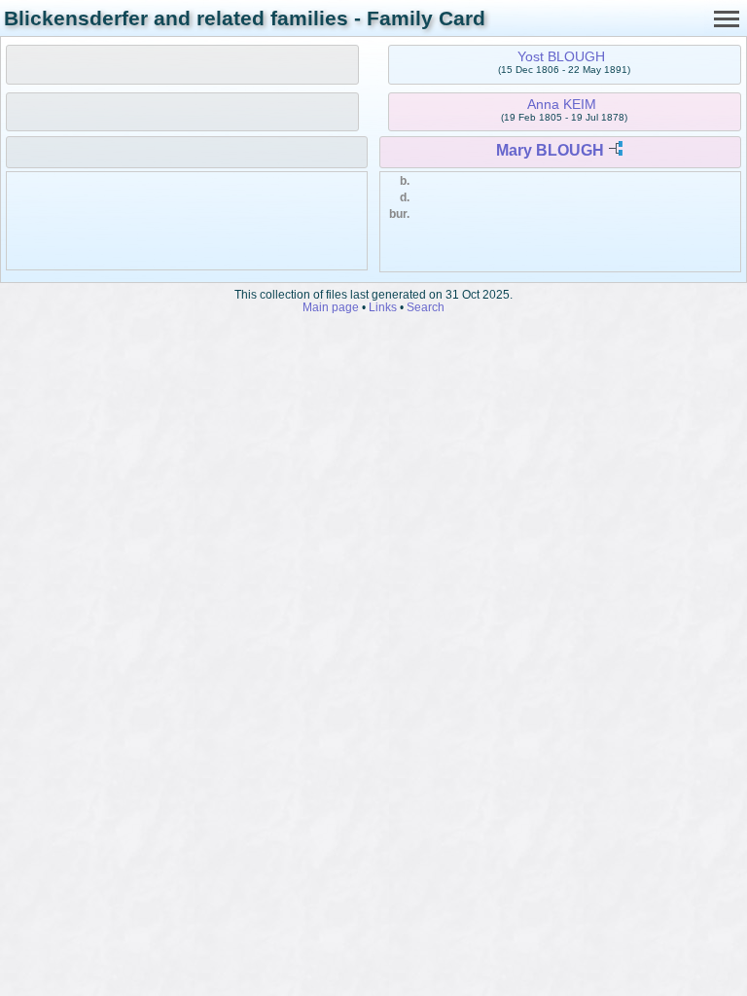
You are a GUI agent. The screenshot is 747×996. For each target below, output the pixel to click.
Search (426, 307)
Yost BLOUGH (561, 56)
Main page (330, 307)
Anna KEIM (561, 104)
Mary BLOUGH (550, 150)
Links (383, 307)
